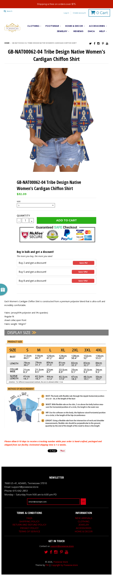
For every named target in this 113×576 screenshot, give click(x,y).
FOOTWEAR (52, 26)
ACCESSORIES (97, 26)
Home (6, 43)
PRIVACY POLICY (29, 528)
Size (18, 202)
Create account (79, 13)
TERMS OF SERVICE (29, 531)
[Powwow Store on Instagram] (98, 43)
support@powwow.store (62, 546)
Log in (66, 13)
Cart (102, 12)
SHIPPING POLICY (29, 521)
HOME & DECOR (74, 26)
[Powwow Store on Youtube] (107, 43)
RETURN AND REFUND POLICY (29, 524)
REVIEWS (78, 31)
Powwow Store (60, 561)
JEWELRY (62, 31)
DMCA (91, 31)
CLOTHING (33, 26)
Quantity (23, 215)
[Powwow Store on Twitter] (90, 43)
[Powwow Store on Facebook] (94, 43)
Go (83, 501)
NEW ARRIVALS (83, 518)
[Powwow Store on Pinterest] (103, 43)
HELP (102, 31)
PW (47, 565)
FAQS (29, 518)
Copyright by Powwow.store (64, 565)
